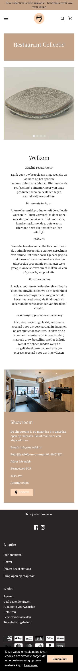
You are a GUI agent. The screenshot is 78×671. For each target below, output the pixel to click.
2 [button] (37, 136)
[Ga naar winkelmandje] (70, 19)
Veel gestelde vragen (17, 601)
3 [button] (41, 136)
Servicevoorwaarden (17, 617)
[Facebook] (36, 526)
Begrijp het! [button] (60, 658)
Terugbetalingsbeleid (17, 622)
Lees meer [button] (31, 665)
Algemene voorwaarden (19, 606)
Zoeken (8, 596)
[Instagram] (43, 526)
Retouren (10, 612)
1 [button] (33, 136)
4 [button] (44, 136)
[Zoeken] (62, 19)
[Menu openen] (6, 18)
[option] (39, 103)
